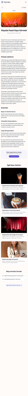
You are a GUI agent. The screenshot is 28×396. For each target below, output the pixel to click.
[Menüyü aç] (26, 2)
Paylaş (24, 7)
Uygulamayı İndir (14, 156)
